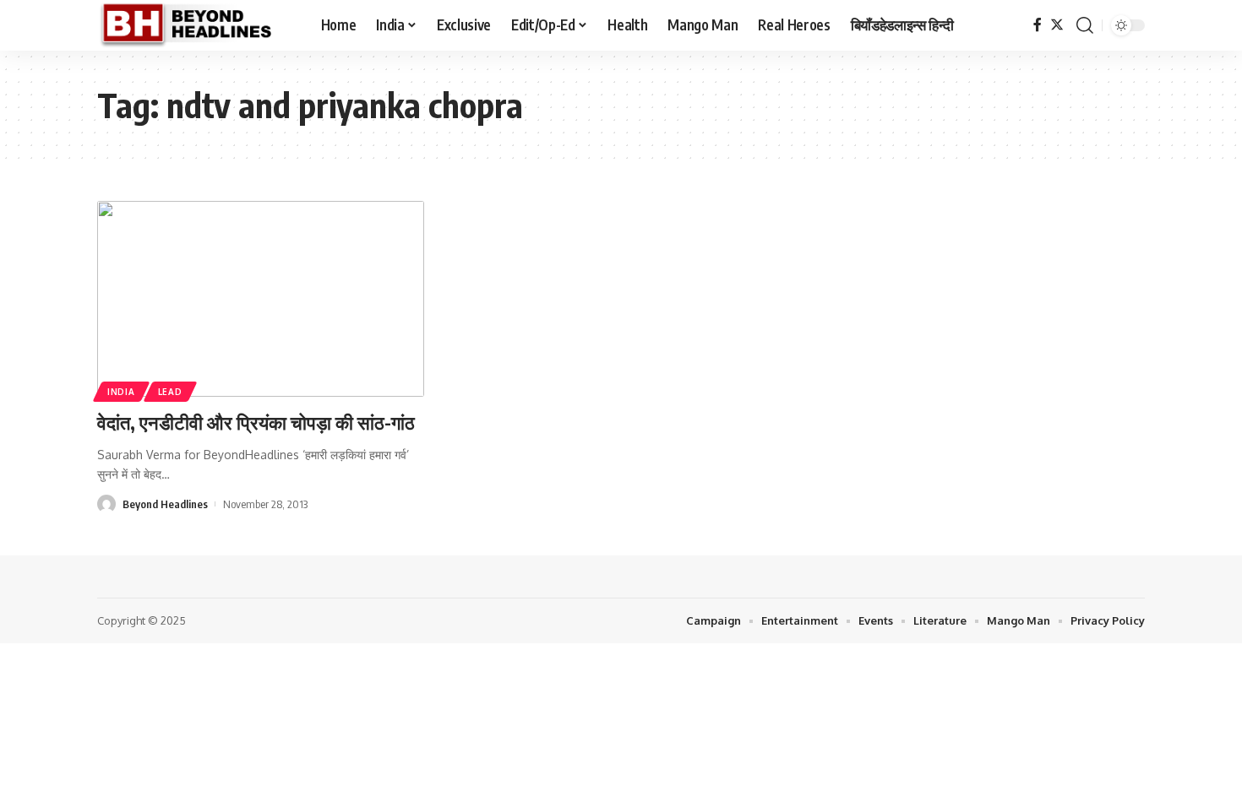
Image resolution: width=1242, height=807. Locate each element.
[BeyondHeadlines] (195, 25)
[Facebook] (1037, 25)
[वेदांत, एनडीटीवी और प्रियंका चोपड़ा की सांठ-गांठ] (260, 299)
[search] (1084, 25)
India (121, 392)
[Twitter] (1057, 25)
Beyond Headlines (165, 504)
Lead (170, 392)
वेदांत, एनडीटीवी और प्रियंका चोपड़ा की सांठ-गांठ (256, 422)
